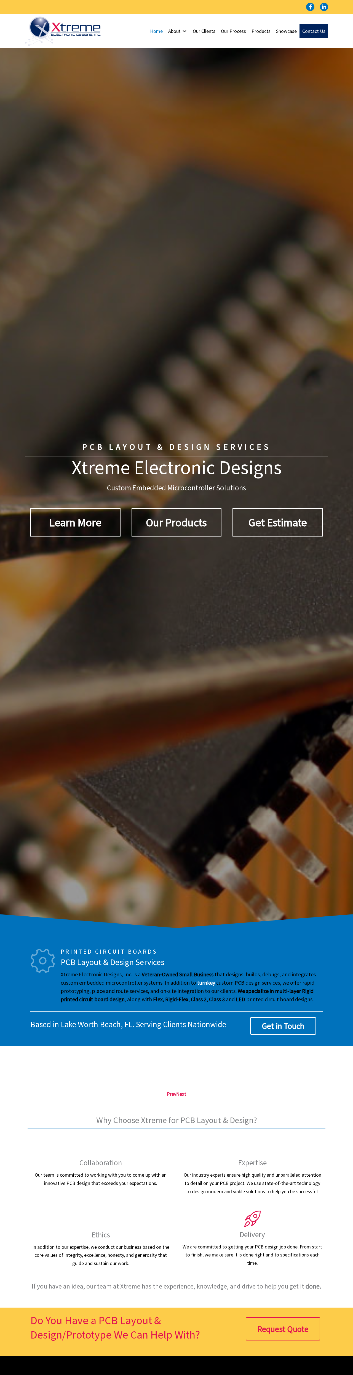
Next (181, 1094)
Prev (171, 1094)
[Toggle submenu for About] (184, 31)
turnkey (206, 982)
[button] (310, 7)
